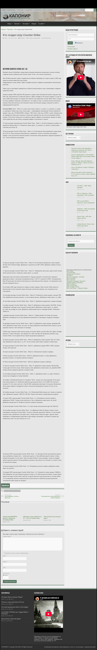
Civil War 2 (70, 275)
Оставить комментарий (34, 38)
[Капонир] (16, 16)
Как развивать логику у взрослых (12, 496)
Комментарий (7, 536)
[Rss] (81, 10)
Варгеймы (20, 10)
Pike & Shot (70, 271)
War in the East (71, 279)
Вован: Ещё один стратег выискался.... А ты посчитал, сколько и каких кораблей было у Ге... (83, 174)
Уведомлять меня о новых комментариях (16, 553)
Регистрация (71, 46)
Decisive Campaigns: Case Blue (75, 277)
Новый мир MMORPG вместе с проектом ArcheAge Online (10, 518)
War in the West (71, 278)
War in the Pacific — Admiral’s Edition (77, 288)
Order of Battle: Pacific (73, 287)
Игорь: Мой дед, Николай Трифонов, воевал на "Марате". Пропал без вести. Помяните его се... (82, 162)
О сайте (41, 24)
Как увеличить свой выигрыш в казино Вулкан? (50, 496)
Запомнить (79, 43)
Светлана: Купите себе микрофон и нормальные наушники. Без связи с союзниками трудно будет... (81, 150)
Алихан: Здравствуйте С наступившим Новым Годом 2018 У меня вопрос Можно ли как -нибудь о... (83, 156)
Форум (34, 24)
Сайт (4, 567)
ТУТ (55, 640)
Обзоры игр (38, 10)
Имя (4, 556)
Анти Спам (6, 573)
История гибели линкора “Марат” (12, 597)
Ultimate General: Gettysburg (75, 282)
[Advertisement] (81, 316)
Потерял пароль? (73, 49)
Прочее (17, 24)
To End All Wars (71, 272)
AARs (44, 10)
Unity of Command (72, 285)
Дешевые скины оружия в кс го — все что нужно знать (32, 517)
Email (5, 561)
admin (5, 38)
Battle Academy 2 (71, 284)
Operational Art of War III (73, 274)
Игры (9, 24)
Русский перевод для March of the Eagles (14, 607)
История (50, 10)
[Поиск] (95, 10)
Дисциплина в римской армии (11, 619)
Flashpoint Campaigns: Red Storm (76, 281)
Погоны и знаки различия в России (12, 602)
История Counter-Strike (12, 490)
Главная (3, 23)
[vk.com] (83, 10)
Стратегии (29, 10)
